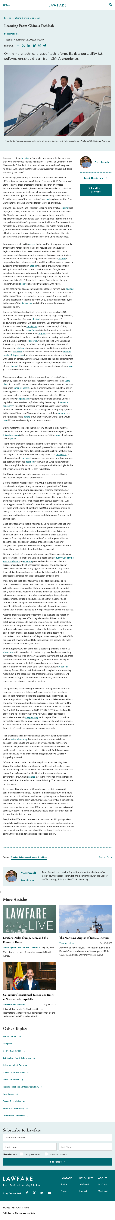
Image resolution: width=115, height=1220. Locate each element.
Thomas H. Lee (66, 943)
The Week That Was (58, 1154)
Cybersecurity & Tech (14, 1065)
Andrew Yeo (24, 947)
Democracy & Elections (15, 1072)
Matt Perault (11, 33)
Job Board (84, 1184)
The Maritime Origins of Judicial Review (84, 938)
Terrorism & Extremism (15, 1115)
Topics (64, 1184)
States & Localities (13, 1101)
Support (83, 1191)
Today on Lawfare (32, 1154)
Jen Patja (35, 947)
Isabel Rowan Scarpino (14, 1004)
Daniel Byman (10, 947)
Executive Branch (12, 1079)
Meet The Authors (94, 178)
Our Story (102, 1184)
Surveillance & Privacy (14, 1108)
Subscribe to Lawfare (95, 190)
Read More (26, 880)
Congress (8, 1043)
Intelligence (9, 1094)
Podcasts (65, 1191)
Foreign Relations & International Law (22, 18)
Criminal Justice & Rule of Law (18, 1058)
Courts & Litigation (13, 1051)
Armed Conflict (11, 1036)
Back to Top (104, 857)
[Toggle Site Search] (110, 4)
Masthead (103, 1191)
